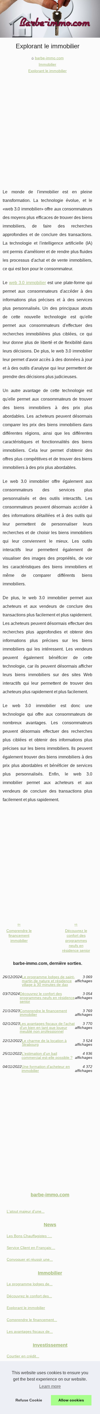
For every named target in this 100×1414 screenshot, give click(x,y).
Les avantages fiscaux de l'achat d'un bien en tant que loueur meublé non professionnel (47, 1027)
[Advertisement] (50, 127)
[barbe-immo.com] (50, 19)
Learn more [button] (50, 1386)
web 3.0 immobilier (27, 282)
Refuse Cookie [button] (28, 1400)
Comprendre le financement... (32, 1320)
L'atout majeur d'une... (26, 1211)
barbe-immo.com (49, 58)
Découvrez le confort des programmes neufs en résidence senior (76, 941)
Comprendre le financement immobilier (19, 936)
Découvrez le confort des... (29, 1296)
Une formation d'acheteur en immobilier (46, 1068)
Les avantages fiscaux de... (30, 1331)
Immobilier (47, 64)
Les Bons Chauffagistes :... (29, 1236)
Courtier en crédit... (23, 1356)
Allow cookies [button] (71, 1400)
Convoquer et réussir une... (30, 1259)
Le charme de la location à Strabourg (44, 1043)
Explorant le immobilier (47, 71)
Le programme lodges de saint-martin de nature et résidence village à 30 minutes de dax (48, 980)
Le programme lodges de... (30, 1284)
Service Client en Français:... (31, 1247)
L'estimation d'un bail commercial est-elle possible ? (47, 1055)
